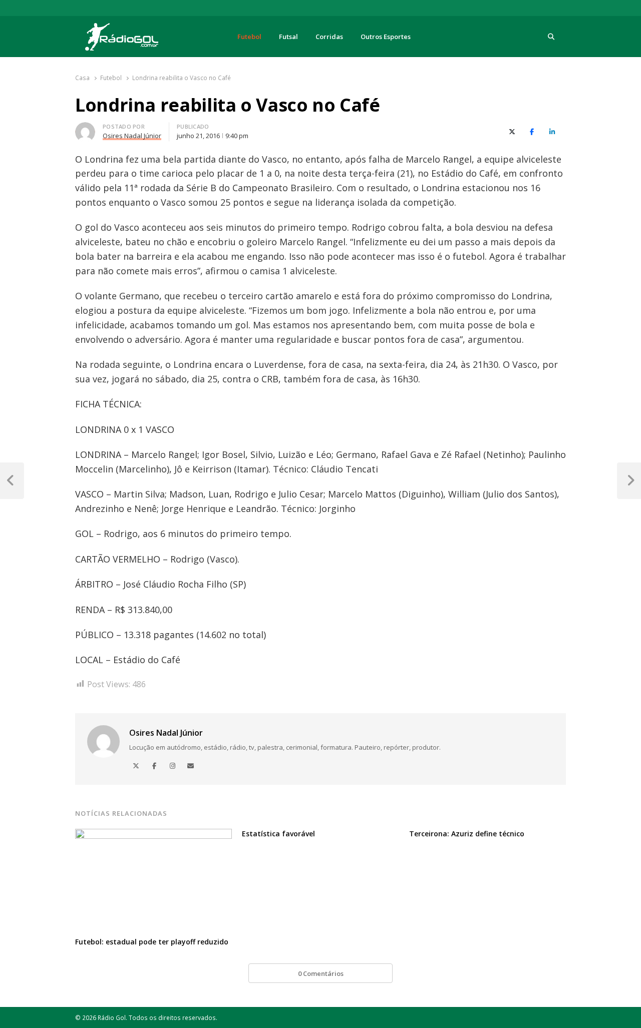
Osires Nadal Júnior (166, 732)
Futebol (249, 36)
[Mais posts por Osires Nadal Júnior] (85, 128)
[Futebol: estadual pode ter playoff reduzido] (153, 834)
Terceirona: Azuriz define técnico (466, 833)
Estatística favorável (278, 833)
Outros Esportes (386, 36)
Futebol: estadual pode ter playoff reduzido (151, 941)
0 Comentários (321, 973)
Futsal (288, 36)
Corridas (329, 36)
